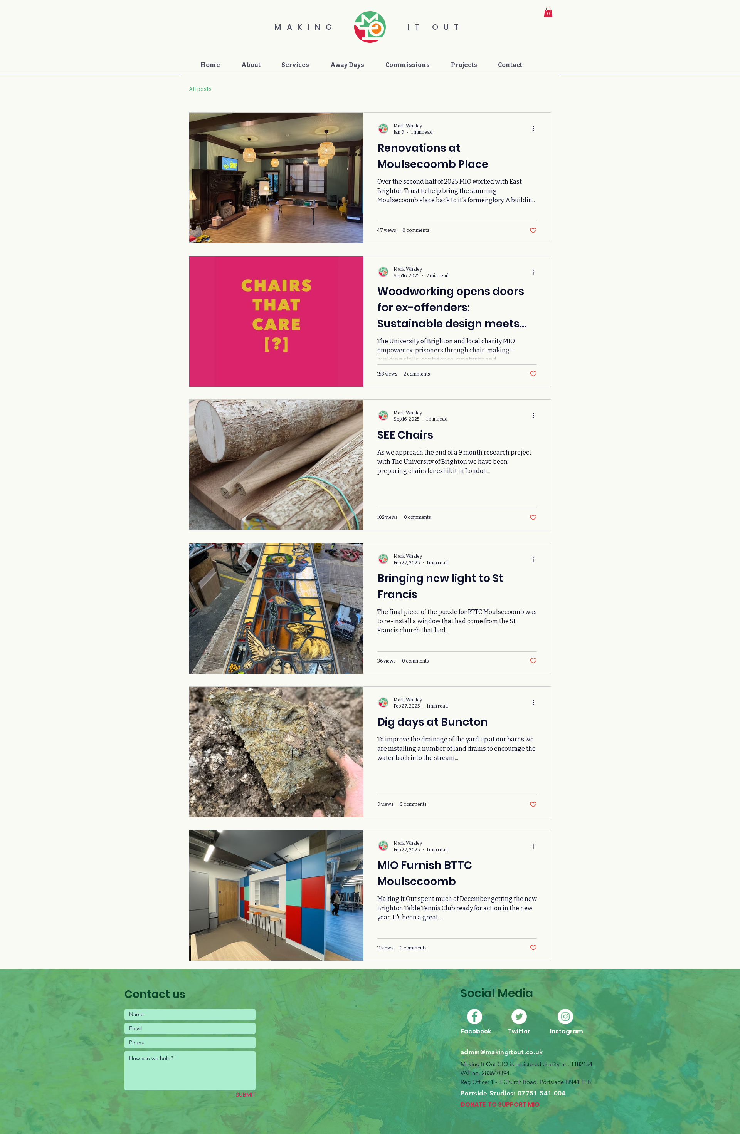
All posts (200, 89)
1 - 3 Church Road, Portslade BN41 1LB (541, 1081)
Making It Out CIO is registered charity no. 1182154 (526, 1064)
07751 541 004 (541, 1093)
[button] (548, 12)
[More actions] (535, 128)
